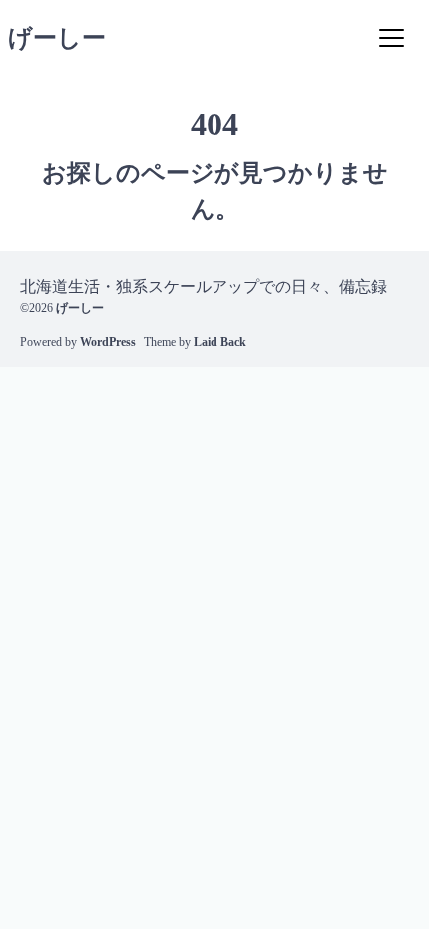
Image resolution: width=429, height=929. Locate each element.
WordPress (108, 342)
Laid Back (220, 342)
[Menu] (391, 38)
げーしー (57, 38)
